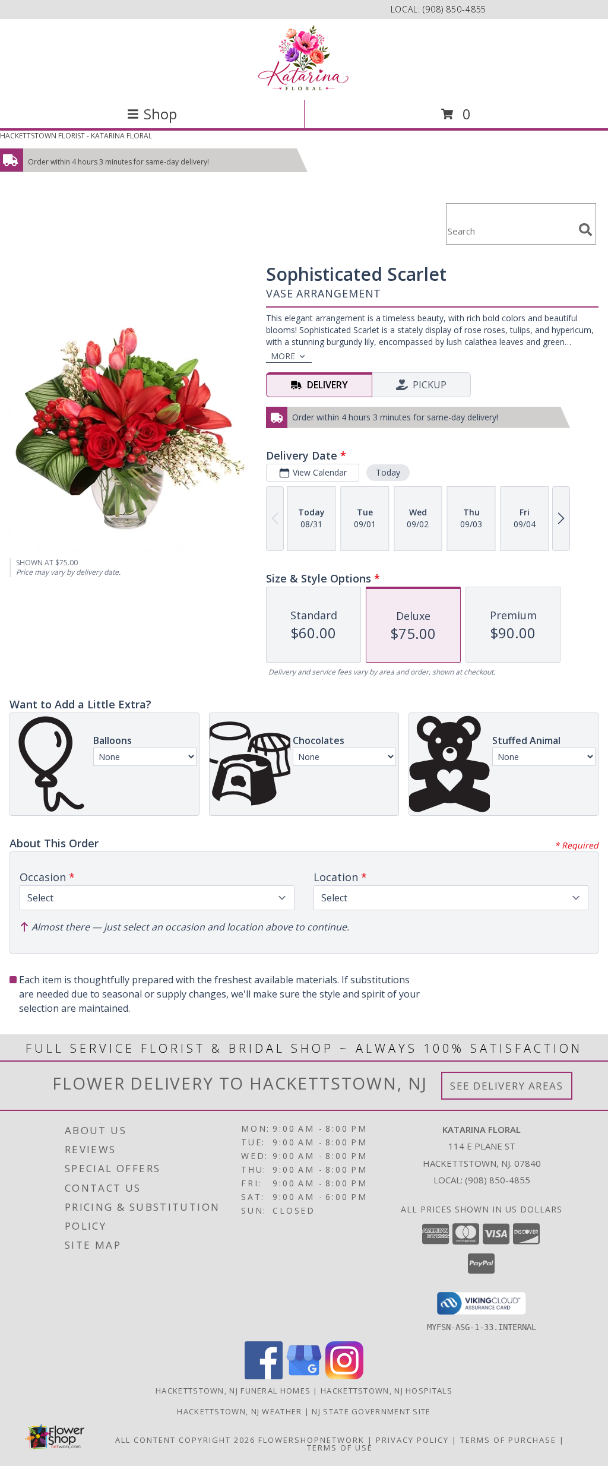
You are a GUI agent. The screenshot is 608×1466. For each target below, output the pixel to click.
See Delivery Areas (506, 1086)
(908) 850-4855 (454, 9)
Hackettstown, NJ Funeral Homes (233, 1390)
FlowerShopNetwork (311, 1440)
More (283, 356)
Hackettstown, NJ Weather (239, 1411)
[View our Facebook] (264, 1376)
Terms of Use (340, 1447)
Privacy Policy (412, 1440)
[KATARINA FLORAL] (304, 58)
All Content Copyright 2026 (185, 1440)
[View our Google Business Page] (304, 1376)
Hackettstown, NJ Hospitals (386, 1390)
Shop (160, 114)
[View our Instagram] (344, 1376)
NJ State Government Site (371, 1411)
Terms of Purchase (508, 1440)
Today (388, 472)
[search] (585, 230)
